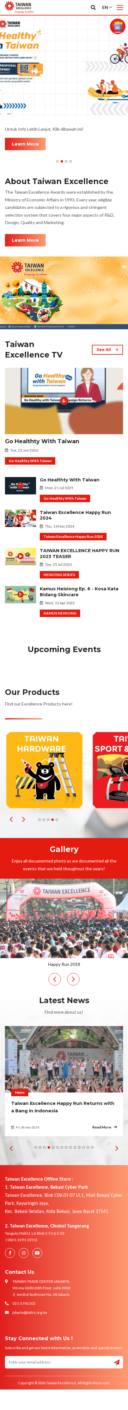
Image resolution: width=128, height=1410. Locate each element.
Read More (101, 1127)
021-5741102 (23, 1303)
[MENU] (120, 7)
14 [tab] (92, 1147)
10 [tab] (75, 1147)
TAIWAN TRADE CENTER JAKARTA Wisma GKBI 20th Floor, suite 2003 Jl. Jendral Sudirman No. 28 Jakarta (41, 1288)
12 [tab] (83, 1147)
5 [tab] (57, 819)
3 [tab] (66, 161)
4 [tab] (70, 161)
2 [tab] (62, 161)
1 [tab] (57, 161)
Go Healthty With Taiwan (42, 441)
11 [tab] (79, 1147)
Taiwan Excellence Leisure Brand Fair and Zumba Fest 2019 (64, 964)
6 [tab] (57, 1147)
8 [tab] (66, 1147)
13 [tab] (88, 1147)
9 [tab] (70, 1147)
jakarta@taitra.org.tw (29, 1312)
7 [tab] (62, 1147)
